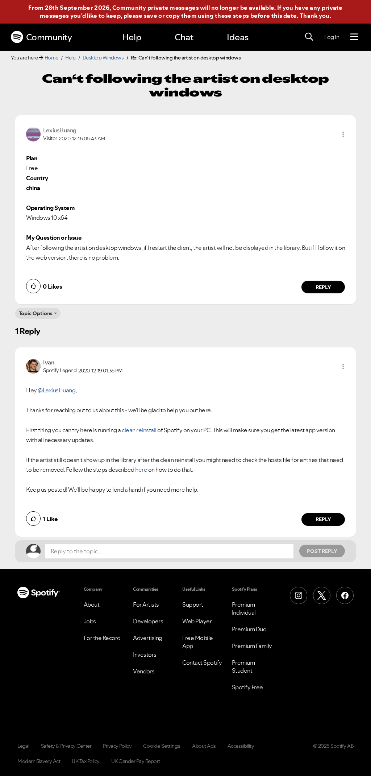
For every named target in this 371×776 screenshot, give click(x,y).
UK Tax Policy (86, 761)
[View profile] (33, 133)
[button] (343, 134)
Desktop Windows (103, 57)
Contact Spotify (202, 662)
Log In (331, 37)
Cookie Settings (161, 746)
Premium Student (243, 666)
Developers (148, 621)
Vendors (144, 671)
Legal (23, 746)
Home (51, 57)
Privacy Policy (117, 746)
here (141, 470)
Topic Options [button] (36, 313)
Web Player (197, 621)
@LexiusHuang (56, 390)
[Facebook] (345, 595)
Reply (323, 287)
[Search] (309, 37)
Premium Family (252, 646)
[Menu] (354, 37)
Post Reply (322, 551)
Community (49, 37)
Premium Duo (249, 629)
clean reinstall (139, 430)
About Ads (204, 746)
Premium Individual (244, 608)
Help (131, 37)
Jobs (90, 621)
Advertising (147, 638)
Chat (184, 37)
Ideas (238, 37)
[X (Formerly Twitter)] (321, 595)
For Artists (146, 604)
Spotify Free (247, 687)
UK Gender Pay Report (135, 761)
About (92, 604)
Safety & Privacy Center (66, 746)
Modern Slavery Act (38, 761)
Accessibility (241, 746)
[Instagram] (298, 595)
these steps (232, 16)
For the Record (102, 638)
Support (192, 604)
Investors (145, 655)
